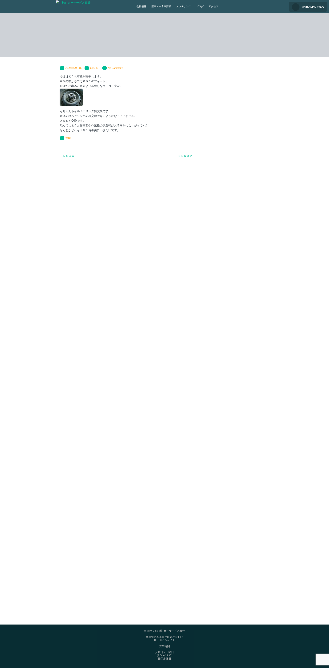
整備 (68, 138)
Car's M (94, 68)
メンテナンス (183, 6)
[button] (224, 8)
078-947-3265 (313, 7)
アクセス (213, 6)
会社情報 (141, 6)
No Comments (115, 68)
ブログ (200, 6)
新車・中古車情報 (161, 6)
